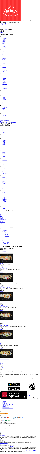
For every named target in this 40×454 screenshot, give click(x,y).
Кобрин (3, 71)
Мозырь (3, 83)
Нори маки (6, 234)
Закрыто (7, 120)
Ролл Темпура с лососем (4, 301)
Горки (3, 52)
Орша (3, 92)
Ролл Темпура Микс (4, 263)
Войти (1, 122)
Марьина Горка (5, 79)
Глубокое (4, 140)
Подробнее (34, 450)
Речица (3, 102)
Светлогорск (4, 107)
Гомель (3, 141)
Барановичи (4, 38)
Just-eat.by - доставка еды (4, 23)
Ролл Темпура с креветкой (5, 282)
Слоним (3, 108)
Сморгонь (4, 110)
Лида (3, 75)
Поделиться (2, 435)
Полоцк (3, 98)
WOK (3, 239)
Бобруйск (4, 40)
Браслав (3, 42)
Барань (3, 39)
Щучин (3, 118)
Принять (26, 450)
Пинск (3, 97)
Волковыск (4, 47)
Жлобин (3, 62)
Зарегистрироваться (8, 122)
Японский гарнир (8, 238)
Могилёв (4, 82)
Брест (3, 43)
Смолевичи (4, 199)
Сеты (5, 232)
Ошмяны (4, 93)
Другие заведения (3, 226)
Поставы (4, 99)
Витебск (3, 46)
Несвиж (3, 87)
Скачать (4, 431)
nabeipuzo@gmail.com (31, 393)
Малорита (4, 78)
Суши (3, 231)
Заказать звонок (3, 24)
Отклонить (30, 450)
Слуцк (3, 109)
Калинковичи (4, 70)
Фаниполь (4, 115)
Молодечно (4, 84)
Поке (3, 240)
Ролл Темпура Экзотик (4, 359)
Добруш (3, 59)
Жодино (3, 63)
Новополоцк (4, 88)
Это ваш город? (3, 120)
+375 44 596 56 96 (30, 395)
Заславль (4, 67)
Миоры (3, 81)
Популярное (4, 230)
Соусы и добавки (5, 242)
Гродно (3, 54)
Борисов (3, 41)
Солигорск (4, 111)
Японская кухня (5, 243)
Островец (4, 182)
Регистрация (14, 122)
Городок (3, 53)
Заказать (1, 267)
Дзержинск (4, 58)
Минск (3, 80)
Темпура (6, 235)
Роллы (6, 233)
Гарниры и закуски (5, 241)
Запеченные (7, 236)
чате (6, 29)
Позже (1, 431)
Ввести (11, 446)
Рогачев (3, 103)
